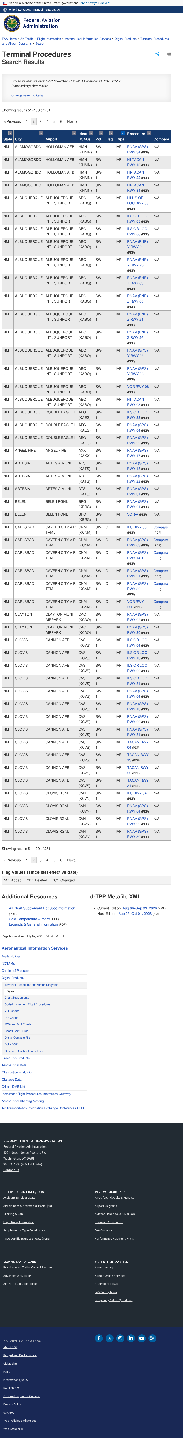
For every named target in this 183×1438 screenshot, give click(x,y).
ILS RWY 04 (137, 793)
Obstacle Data (12, 1079)
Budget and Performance (20, 1355)
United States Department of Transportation (35, 9)
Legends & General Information (33, 924)
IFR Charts (11, 1018)
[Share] (157, 54)
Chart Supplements (17, 997)
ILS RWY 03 (137, 527)
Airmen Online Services (110, 1276)
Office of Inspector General (21, 1396)
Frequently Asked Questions (113, 1300)
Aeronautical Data (14, 1065)
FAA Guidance (104, 1230)
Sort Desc (123, 133)
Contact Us (11, 1170)
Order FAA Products (16, 1058)
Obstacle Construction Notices (24, 1051)
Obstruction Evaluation (17, 1072)
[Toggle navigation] (175, 24)
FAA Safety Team (106, 1292)
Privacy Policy (12, 1404)
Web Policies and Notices (20, 1421)
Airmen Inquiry (104, 1267)
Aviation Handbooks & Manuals (115, 1214)
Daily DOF (11, 1044)
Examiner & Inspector (109, 1222)
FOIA (6, 1371)
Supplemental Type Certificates (24, 1230)
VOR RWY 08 (138, 387)
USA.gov (8, 1412)
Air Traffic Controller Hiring (20, 1284)
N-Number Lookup (106, 1284)
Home (9, 39)
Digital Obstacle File (17, 1037)
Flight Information (49, 39)
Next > (72, 121)
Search (40, 43)
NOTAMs (8, 963)
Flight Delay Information (18, 1222)
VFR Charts (12, 1011)
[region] (86, 485)
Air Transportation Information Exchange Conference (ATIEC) (44, 1108)
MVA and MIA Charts (18, 1024)
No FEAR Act (11, 1388)
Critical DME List (13, 1086)
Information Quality (15, 1380)
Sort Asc (10, 133)
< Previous (12, 121)
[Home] (32, 24)
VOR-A (132, 514)
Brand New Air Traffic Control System (27, 1267)
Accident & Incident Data (19, 1197)
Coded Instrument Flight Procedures (27, 1004)
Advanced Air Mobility (17, 1276)
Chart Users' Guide (16, 1031)
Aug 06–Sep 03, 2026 (140, 908)
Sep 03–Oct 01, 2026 (135, 914)
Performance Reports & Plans (114, 1238)
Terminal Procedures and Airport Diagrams (31, 985)
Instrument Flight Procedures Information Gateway (36, 1094)
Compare (161, 527)
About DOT (10, 1347)
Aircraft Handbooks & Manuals (114, 1197)
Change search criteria (27, 95)
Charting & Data (13, 1214)
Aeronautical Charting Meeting (23, 1101)
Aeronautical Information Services (88, 39)
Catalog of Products (15, 970)
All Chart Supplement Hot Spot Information (42, 908)
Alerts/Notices (11, 956)
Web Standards (13, 1429)
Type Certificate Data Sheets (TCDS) (27, 1238)
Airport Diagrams (106, 1206)
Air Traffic (26, 39)
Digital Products (126, 39)
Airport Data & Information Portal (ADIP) (28, 1206)
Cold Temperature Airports (29, 919)
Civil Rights (10, 1363)
